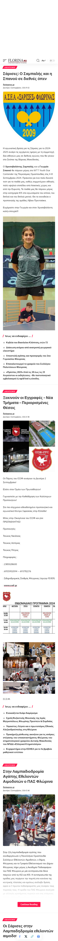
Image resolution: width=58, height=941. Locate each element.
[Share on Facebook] (20, 936)
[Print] (38, 936)
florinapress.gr (8, 85)
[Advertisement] (29, 28)
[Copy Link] (32, 936)
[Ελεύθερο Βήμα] (17, 60)
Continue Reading (29, 904)
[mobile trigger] (5, 60)
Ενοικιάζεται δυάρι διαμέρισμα (21, 713)
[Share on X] (26, 936)
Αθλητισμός (9, 67)
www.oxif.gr (10, 585)
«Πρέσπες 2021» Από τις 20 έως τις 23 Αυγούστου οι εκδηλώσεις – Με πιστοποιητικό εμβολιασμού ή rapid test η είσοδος (27, 375)
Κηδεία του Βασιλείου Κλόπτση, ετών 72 (27, 342)
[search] (38, 60)
